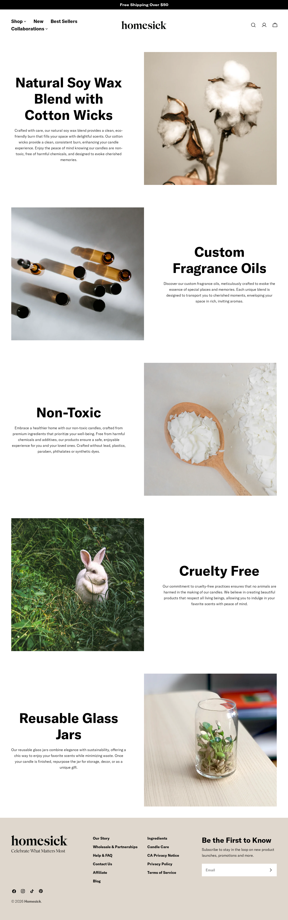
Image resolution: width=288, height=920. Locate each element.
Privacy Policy (159, 864)
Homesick (32, 901)
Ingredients (157, 838)
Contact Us (102, 864)
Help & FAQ (102, 855)
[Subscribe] (270, 870)
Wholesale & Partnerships (115, 847)
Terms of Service (161, 872)
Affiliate (100, 872)
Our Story (101, 838)
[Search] (253, 25)
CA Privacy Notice (163, 855)
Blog (97, 881)
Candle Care (158, 847)
